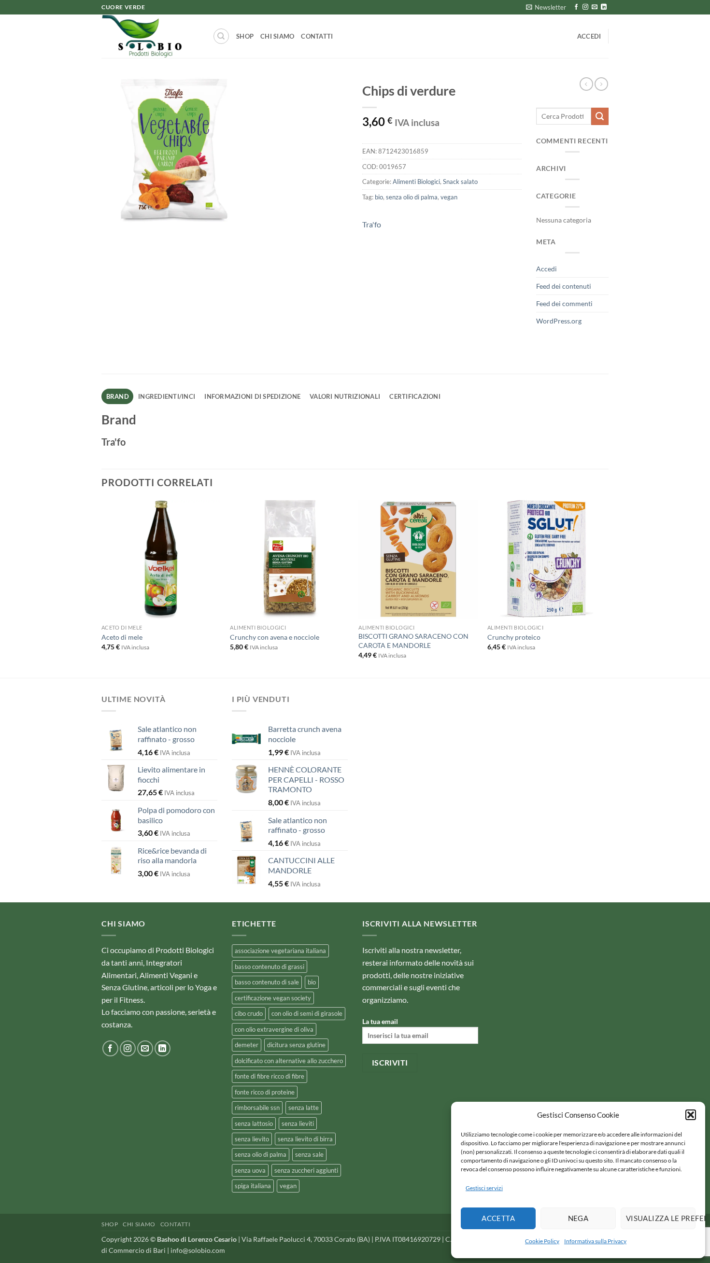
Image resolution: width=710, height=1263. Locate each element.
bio (379, 197)
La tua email (380, 1021)
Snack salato (460, 181)
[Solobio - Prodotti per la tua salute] (149, 36)
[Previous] (102, 588)
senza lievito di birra (305, 1139)
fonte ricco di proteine (265, 1092)
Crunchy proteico (513, 637)
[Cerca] (221, 36)
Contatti (317, 36)
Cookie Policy (542, 1241)
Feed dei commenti (564, 303)
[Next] (605, 588)
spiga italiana (253, 1186)
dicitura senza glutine (296, 1045)
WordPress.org (559, 321)
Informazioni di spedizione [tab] (252, 396)
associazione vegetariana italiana (280, 950)
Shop (245, 36)
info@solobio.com (197, 1250)
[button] (691, 1115)
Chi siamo (277, 36)
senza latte (303, 1107)
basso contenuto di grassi (269, 966)
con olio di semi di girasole (306, 1013)
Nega (578, 1218)
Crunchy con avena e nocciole (274, 637)
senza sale (309, 1154)
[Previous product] (601, 84)
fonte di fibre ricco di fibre (269, 1076)
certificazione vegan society (273, 998)
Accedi (546, 269)
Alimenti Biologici (416, 181)
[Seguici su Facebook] (576, 7)
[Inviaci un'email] (594, 7)
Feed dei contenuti (563, 286)
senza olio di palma (412, 197)
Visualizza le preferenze (661, 1218)
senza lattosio (254, 1123)
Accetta (498, 1218)
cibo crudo (249, 1013)
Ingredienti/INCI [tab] (166, 396)
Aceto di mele (121, 637)
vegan (448, 197)
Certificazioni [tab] (414, 396)
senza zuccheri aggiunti (306, 1170)
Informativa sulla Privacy (595, 1241)
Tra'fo (371, 224)
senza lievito (252, 1139)
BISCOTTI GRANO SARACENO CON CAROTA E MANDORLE (413, 640)
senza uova (250, 1170)
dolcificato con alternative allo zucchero (289, 1061)
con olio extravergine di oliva (274, 1029)
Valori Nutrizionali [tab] (345, 396)
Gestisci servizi (484, 1188)
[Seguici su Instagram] (585, 7)
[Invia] (600, 116)
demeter (246, 1045)
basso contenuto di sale (267, 982)
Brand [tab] (117, 396)
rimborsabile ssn (257, 1107)
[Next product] (586, 84)
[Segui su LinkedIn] (604, 7)
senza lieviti (298, 1123)
